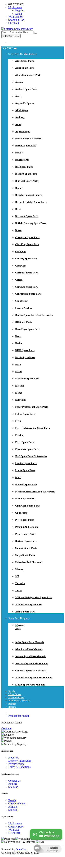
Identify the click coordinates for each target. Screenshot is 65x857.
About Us (13, 757)
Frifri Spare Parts (24, 442)
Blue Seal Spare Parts (26, 181)
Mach (18, 477)
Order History (16, 826)
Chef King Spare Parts (27, 244)
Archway (20, 117)
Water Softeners (16, 697)
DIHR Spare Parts (24, 350)
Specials (12, 809)
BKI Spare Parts (24, 167)
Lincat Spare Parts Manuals (30, 684)
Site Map (13, 786)
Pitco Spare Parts (24, 520)
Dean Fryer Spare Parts (27, 329)
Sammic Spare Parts (26, 548)
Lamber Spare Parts (26, 463)
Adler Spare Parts (24, 68)
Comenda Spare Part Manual (30, 670)
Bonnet (19, 188)
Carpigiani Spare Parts (27, 237)
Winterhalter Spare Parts (28, 604)
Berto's (19, 152)
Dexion (19, 343)
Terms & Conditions (19, 766)
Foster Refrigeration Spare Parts (32, 428)
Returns (12, 783)
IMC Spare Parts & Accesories (31, 456)
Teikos (18, 590)
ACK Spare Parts (24, 61)
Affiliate (12, 806)
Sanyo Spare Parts (25, 555)
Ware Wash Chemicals (19, 700)
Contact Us (14, 780)
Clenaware (20, 265)
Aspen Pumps (22, 131)
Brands (12, 800)
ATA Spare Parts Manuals (28, 649)
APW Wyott (21, 110)
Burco (18, 230)
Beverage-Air (22, 159)
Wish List (13, 829)
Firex (18, 421)
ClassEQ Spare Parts (26, 258)
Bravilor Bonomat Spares (28, 195)
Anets (18, 96)
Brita (18, 209)
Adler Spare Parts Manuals (29, 642)
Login (18, 13)
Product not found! (18, 715)
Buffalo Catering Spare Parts (30, 223)
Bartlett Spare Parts (25, 145)
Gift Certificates (17, 803)
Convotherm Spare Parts (28, 294)
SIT (17, 576)
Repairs (12, 707)
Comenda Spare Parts (26, 287)
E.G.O (18, 371)
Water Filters (14, 694)
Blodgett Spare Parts (26, 174)
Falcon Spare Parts (25, 414)
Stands (11, 691)
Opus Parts (21, 513)
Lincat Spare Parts (25, 470)
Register (19, 10)
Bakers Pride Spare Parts (28, 138)
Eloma (18, 393)
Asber (18, 124)
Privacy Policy (16, 763)
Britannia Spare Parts (26, 216)
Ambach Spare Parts (26, 89)
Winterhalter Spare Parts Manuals (33, 677)
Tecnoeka (20, 583)
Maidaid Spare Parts (26, 484)
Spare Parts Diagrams (18, 618)
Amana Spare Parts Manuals (30, 656)
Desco (18, 336)
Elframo (19, 385)
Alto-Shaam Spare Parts (28, 75)
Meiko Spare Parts (25, 498)
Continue (6, 728)
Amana (19, 82)
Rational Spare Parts (26, 541)
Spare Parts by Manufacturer (22, 54)
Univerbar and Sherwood (28, 562)
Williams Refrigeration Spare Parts (33, 597)
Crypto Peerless (23, 308)
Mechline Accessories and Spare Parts (35, 491)
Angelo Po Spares (24, 103)
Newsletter (14, 832)
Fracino (19, 435)
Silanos (19, 569)
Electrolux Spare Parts (27, 378)
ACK (18, 629)
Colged (19, 279)
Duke (18, 364)
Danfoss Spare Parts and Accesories (34, 315)
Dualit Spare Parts (25, 357)
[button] (47, 855)
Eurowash (20, 399)
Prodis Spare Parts (25, 534)
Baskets (12, 703)
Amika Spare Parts (25, 611)
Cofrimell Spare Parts (26, 272)
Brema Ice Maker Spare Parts (30, 202)
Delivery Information (19, 760)
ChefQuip (20, 251)
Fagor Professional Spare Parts (31, 407)
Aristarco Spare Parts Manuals (31, 663)
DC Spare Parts (23, 322)
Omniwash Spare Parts (27, 505)
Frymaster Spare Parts (27, 449)
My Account (15, 823)
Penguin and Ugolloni (26, 527)
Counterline (21, 301)
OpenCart (21, 849)
